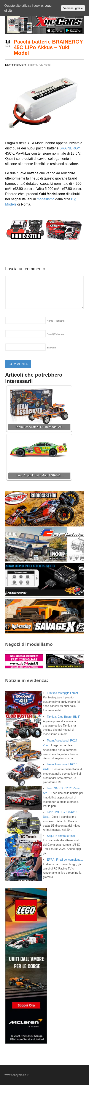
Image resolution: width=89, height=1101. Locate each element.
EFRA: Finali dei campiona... (65, 859)
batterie (32, 64)
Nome (56, 320)
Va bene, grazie (73, 8)
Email (56, 334)
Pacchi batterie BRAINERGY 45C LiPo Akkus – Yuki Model (48, 47)
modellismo (45, 199)
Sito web (51, 347)
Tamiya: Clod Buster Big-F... (64, 716)
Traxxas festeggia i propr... (63, 693)
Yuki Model (44, 64)
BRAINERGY (69, 148)
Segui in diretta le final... (62, 835)
